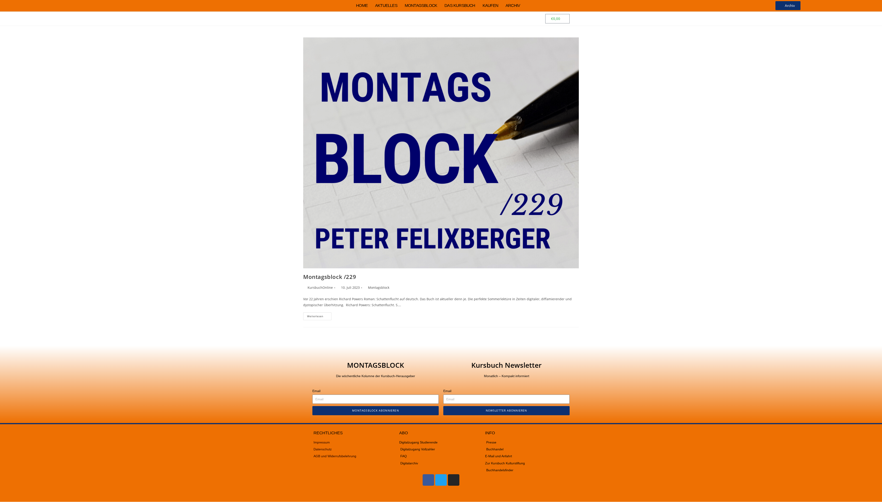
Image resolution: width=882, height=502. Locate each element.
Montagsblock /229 (329, 276)
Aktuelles (386, 5)
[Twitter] (441, 480)
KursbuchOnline (320, 287)
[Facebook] (428, 480)
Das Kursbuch (459, 5)
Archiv (513, 5)
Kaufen (490, 5)
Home (362, 5)
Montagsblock (421, 5)
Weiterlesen (319, 315)
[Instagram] (453, 480)
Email (316, 391)
